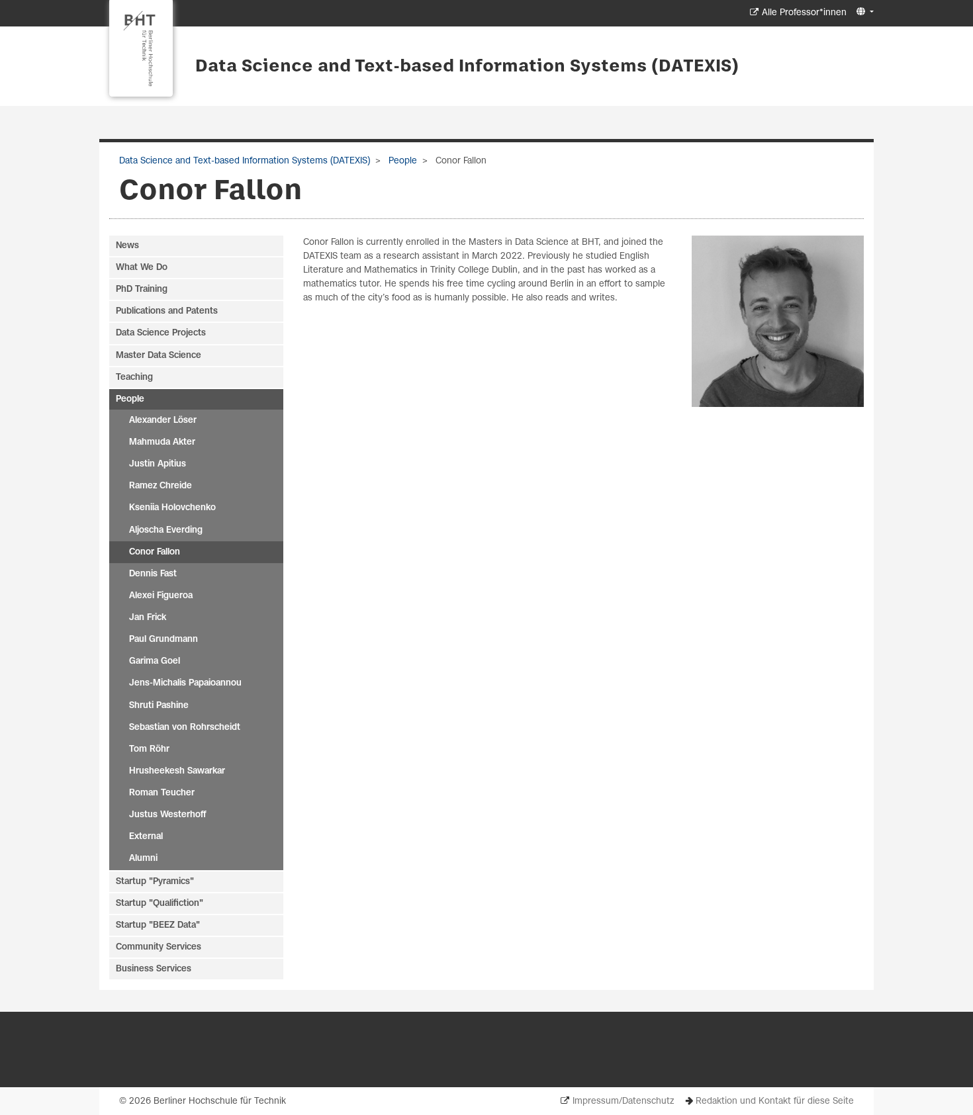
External (146, 836)
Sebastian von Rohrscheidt (184, 727)
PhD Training (141, 289)
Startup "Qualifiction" (159, 903)
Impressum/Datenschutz (623, 1101)
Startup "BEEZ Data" (158, 925)
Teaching (134, 377)
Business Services (153, 969)
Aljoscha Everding (166, 530)
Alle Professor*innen (804, 13)
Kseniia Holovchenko (172, 508)
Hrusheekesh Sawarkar (177, 771)
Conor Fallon (154, 552)
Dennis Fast (153, 574)
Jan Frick (147, 617)
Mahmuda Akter (162, 442)
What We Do (141, 267)
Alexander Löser (163, 420)
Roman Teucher (162, 793)
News (127, 246)
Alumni (143, 858)
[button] (863, 12)
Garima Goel (154, 661)
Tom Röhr (149, 749)
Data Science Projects (161, 333)
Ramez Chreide (160, 486)
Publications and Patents (167, 311)
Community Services (158, 947)
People (401, 161)
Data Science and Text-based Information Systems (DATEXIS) (467, 67)
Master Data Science (158, 355)
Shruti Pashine (159, 705)
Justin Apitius (157, 464)
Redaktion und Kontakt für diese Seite (775, 1101)
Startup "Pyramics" (155, 881)
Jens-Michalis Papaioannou (185, 683)
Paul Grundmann (163, 639)
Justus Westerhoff (167, 815)
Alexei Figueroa (161, 596)
